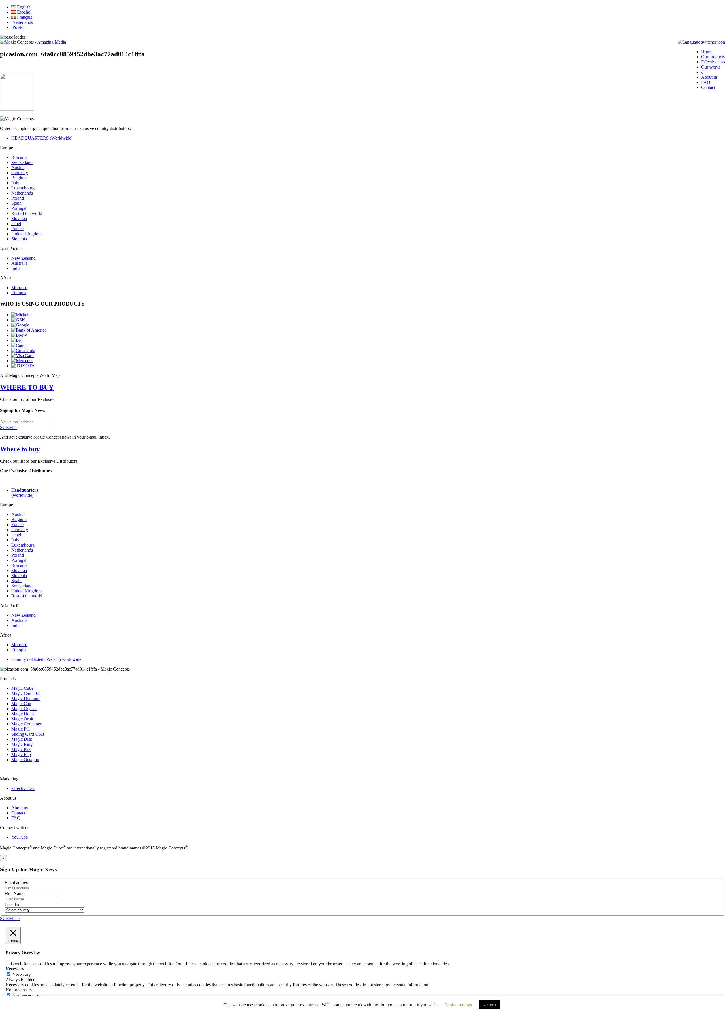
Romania (19, 157)
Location (12, 904)
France (17, 228)
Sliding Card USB (27, 734)
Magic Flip (21, 754)
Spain (16, 203)
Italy (15, 182)
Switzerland (22, 162)
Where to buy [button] (20, 449)
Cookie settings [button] (458, 1004)
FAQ (705, 82)
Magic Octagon (25, 759)
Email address (17, 882)
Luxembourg (23, 187)
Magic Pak (21, 749)
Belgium (19, 177)
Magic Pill (20, 729)
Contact (708, 87)
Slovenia (19, 238)
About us (709, 77)
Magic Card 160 (25, 693)
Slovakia (19, 218)
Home (706, 51)
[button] (701, 42)
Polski (17, 27)
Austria (17, 167)
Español (23, 12)
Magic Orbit (22, 718)
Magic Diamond (25, 698)
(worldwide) (24, 493)
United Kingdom (26, 233)
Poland (17, 198)
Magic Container (26, 723)
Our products (713, 56)
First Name (14, 893)
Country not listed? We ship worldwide (46, 659)
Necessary (21, 974)
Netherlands (22, 193)
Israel (16, 223)
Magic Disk (21, 739)
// (702, 72)
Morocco (19, 287)
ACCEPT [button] (489, 1005)
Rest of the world (26, 213)
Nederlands (22, 22)
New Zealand (23, 258)
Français (24, 17)
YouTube (19, 837)
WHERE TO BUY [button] (27, 387)
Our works (710, 67)
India (15, 268)
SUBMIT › (10, 918)
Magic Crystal (24, 708)
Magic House (23, 713)
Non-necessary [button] (19, 989)
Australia (19, 263)
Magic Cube (22, 688)
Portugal (18, 208)
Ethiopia (18, 292)
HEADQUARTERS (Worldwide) (41, 138)
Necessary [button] (15, 968)
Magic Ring (22, 744)
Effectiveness (713, 61)
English (23, 7)
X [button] (1, 375)
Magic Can (21, 703)
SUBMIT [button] (8, 427)
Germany (19, 172)
